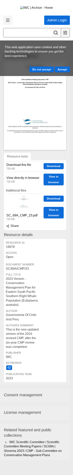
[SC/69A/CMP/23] (35, 106)
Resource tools (17, 156)
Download (53, 166)
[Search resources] (55, 32)
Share (14, 225)
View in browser (53, 179)
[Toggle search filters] (65, 32)
